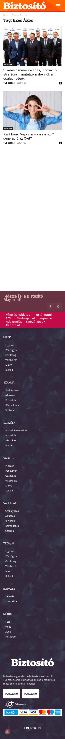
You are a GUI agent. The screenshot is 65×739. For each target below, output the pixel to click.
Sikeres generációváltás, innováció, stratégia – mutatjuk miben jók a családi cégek (30, 74)
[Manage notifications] (7, 731)
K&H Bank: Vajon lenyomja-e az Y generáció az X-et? (28, 136)
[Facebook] (50, 306)
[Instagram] (58, 306)
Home (6, 15)
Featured (8, 64)
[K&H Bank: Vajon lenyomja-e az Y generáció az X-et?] (32, 110)
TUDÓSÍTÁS (9, 83)
